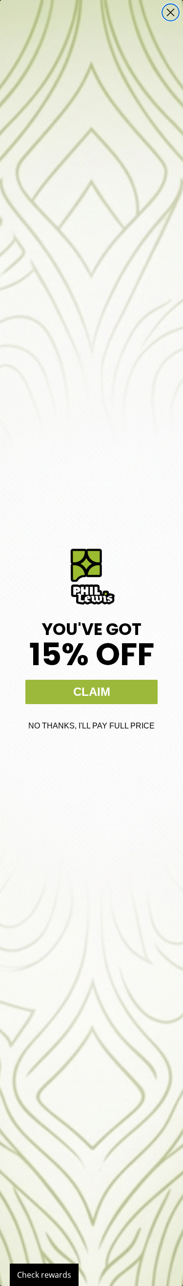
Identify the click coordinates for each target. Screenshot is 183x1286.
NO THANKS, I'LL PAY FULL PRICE (91, 726)
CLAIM (91, 691)
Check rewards (44, 1274)
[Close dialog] (170, 12)
